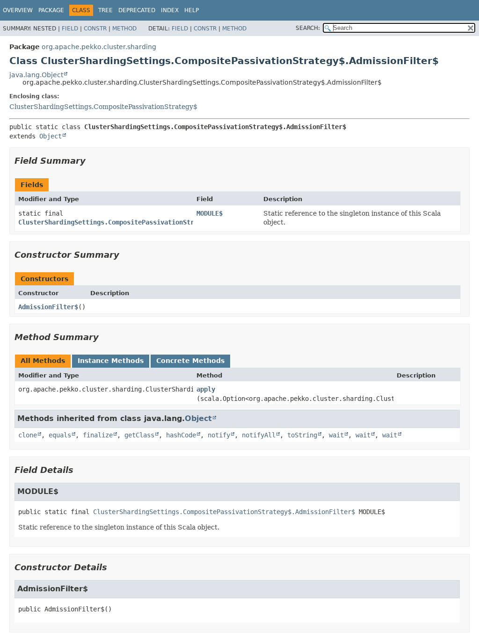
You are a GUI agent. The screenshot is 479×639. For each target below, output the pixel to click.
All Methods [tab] (43, 360)
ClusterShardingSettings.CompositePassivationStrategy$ (103, 106)
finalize (98, 435)
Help (191, 10)
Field (70, 28)
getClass (139, 435)
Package (51, 10)
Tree (105, 10)
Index (170, 10)
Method (124, 28)
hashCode (181, 435)
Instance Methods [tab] (111, 360)
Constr (95, 28)
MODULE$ (209, 213)
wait (336, 435)
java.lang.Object (36, 75)
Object (50, 136)
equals (60, 435)
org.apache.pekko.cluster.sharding (99, 47)
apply (205, 389)
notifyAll (259, 435)
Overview (18, 10)
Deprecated (136, 10)
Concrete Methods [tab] (190, 360)
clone (27, 435)
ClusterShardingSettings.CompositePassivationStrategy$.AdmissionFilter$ (149, 222)
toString (302, 435)
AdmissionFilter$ (48, 307)
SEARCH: (308, 28)
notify (219, 435)
